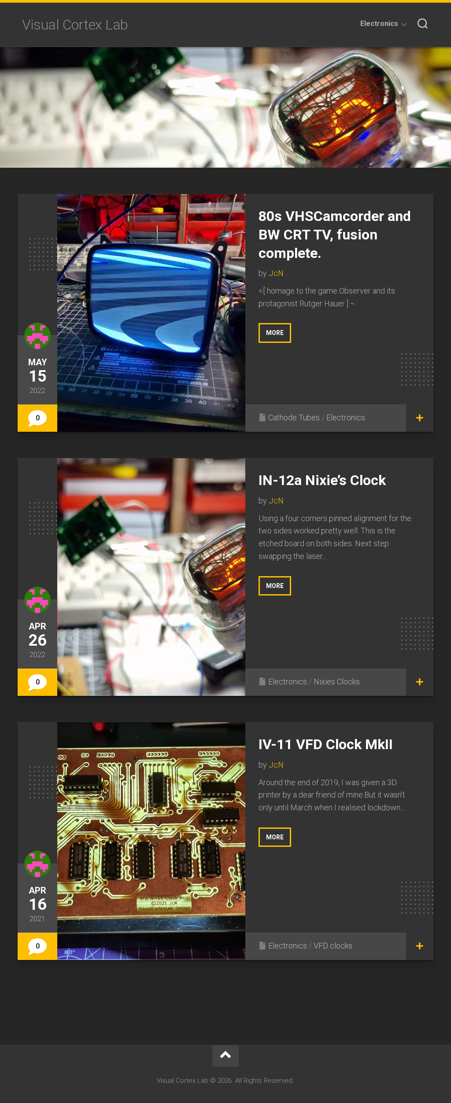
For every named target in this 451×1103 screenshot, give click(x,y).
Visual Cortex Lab (75, 24)
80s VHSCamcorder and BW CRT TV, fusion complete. (335, 234)
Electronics (379, 23)
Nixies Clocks (337, 681)
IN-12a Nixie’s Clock (322, 480)
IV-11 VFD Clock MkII (326, 744)
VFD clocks (333, 945)
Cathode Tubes (294, 417)
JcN (276, 273)
